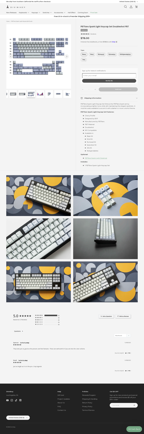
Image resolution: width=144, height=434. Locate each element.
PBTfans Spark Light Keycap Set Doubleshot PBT (22, 21)
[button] (136, 7)
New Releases (11, 12)
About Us (61, 403)
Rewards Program (89, 395)
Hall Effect (71, 12)
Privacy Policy (87, 406)
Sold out (118, 89)
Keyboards (23, 12)
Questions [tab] (17, 331)
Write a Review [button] (124, 316)
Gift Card (61, 395)
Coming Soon (83, 12)
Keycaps (35, 12)
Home (7, 21)
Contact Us (62, 410)
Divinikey (12, 427)
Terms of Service (88, 410)
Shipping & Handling (89, 399)
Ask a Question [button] (107, 316)
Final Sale (93, 12)
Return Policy (87, 403)
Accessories (58, 12)
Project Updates (64, 399)
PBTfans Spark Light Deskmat (96, 158)
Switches (46, 12)
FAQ (59, 406)
